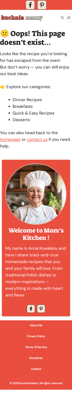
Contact (36, 369)
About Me (36, 325)
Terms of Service (36, 347)
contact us (37, 139)
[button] (62, 17)
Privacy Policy (36, 336)
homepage (10, 139)
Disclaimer (36, 358)
